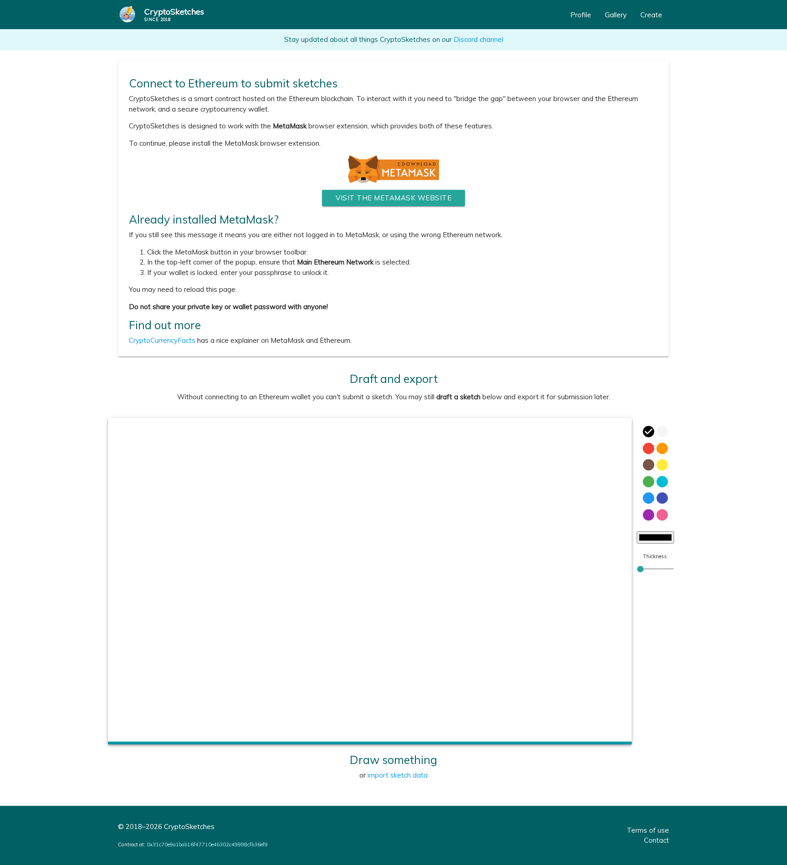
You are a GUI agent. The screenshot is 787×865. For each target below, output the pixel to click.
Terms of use (648, 830)
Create (651, 14)
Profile (580, 14)
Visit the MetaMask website (393, 197)
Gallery (616, 14)
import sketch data (398, 775)
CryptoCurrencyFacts (162, 340)
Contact (656, 840)
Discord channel (478, 39)
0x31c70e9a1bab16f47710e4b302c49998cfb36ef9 (207, 844)
